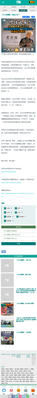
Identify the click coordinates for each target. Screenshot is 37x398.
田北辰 (27, 373)
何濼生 (20, 371)
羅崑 (21, 381)
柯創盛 (31, 377)
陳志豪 (27, 381)
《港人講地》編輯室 (18, 369)
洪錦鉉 (2, 379)
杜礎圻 (23, 379)
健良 (28, 379)
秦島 (15, 373)
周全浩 (32, 375)
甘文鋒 (19, 379)
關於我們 (34, 354)
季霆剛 (2, 375)
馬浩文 (16, 371)
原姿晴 (25, 371)
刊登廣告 (34, 363)
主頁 (5, 7)
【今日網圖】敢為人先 (10, 238)
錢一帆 (11, 373)
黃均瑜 (18, 377)
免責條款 (34, 357)
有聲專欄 (4, 10)
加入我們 (34, 360)
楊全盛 (14, 377)
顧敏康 (11, 369)
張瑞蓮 (7, 369)
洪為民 (6, 377)
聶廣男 (31, 379)
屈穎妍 (2, 369)
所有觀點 (18, 357)
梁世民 (12, 371)
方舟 (2, 377)
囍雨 (7, 383)
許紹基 (29, 371)
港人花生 (23, 10)
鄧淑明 (10, 377)
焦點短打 (26, 369)
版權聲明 (34, 358)
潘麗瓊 (15, 375)
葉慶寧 (19, 375)
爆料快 (33, 364)
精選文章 (32, 381)
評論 (3, 251)
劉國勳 (27, 377)
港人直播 (32, 7)
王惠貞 (7, 375)
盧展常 (2, 381)
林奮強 (2, 383)
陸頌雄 (7, 379)
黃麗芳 (11, 379)
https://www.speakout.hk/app (11, 182)
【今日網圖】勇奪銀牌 (10, 231)
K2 (13, 381)
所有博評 (29, 357)
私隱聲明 (34, 355)
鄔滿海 (31, 373)
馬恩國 (28, 375)
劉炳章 (8, 371)
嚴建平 (15, 379)
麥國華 (2, 373)
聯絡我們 (34, 361)
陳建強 (23, 375)
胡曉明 (18, 373)
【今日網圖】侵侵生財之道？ (12, 234)
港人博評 (32, 10)
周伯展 (11, 375)
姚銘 (24, 381)
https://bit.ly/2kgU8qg (8, 172)
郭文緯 (7, 373)
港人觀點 (14, 10)
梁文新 (16, 381)
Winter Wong (9, 381)
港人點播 (23, 7)
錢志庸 (22, 377)
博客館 (28, 355)
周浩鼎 (22, 373)
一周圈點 (32, 369)
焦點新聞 (14, 7)
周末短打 (3, 371)
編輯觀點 (18, 355)
